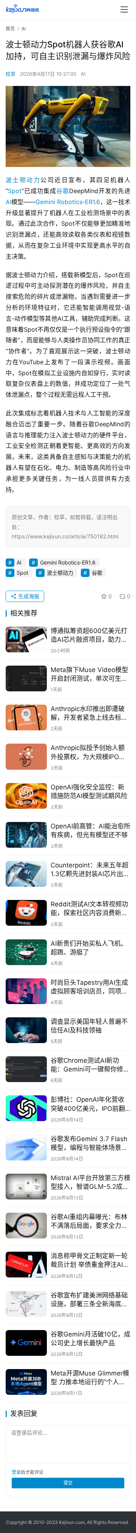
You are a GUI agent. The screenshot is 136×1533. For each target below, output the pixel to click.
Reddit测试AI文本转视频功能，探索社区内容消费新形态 (89, 908)
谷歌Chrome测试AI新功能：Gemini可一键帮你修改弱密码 (90, 1065)
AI (83, 74)
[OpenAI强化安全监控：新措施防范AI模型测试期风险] (26, 796)
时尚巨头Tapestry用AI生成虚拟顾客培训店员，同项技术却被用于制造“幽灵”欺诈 (89, 987)
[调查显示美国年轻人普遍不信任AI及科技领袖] (26, 1030)
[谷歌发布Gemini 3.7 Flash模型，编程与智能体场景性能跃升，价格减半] (26, 1147)
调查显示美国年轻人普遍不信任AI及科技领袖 (89, 1026)
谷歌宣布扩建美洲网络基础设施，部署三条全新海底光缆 (89, 1299)
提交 (68, 1483)
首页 (10, 28)
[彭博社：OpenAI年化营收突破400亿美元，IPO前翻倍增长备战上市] (26, 1108)
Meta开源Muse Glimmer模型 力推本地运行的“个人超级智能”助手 (90, 1377)
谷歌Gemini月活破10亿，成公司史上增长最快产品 (90, 1338)
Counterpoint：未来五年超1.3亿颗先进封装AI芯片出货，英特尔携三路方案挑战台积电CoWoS (89, 869)
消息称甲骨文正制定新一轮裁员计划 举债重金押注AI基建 (90, 1260)
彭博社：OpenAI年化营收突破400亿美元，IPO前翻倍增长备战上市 (88, 1104)
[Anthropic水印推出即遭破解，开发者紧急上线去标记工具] (26, 717)
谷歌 (62, 191)
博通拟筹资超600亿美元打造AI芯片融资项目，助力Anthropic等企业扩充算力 (89, 635)
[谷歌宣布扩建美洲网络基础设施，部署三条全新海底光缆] (26, 1304)
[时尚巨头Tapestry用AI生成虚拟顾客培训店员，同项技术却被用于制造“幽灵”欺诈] (26, 991)
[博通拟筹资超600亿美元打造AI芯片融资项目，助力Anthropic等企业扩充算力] (26, 639)
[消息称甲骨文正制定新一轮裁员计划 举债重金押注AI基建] (26, 1264)
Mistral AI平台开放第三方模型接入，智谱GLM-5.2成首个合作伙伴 (90, 1182)
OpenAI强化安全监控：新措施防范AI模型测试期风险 (89, 791)
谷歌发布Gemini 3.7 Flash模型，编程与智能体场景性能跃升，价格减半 (89, 1143)
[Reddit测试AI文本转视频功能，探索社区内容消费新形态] (26, 913)
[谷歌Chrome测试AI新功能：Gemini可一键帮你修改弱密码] (26, 1069)
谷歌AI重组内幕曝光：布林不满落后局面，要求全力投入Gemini (89, 1221)
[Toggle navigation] (124, 9)
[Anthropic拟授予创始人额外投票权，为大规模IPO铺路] (26, 756)
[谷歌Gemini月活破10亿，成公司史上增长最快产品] (26, 1343)
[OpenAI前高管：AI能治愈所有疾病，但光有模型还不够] (26, 835)
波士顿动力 (23, 180)
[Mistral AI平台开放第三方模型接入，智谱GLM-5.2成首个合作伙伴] (26, 1186)
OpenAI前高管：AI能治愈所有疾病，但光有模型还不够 (90, 830)
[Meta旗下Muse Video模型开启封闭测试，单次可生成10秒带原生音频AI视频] (26, 678)
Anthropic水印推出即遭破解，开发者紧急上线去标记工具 (89, 713)
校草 (10, 74)
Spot (15, 191)
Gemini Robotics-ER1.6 (68, 202)
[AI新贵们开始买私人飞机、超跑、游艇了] (26, 952)
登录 (16, 1472)
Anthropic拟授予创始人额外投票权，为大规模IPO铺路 (88, 752)
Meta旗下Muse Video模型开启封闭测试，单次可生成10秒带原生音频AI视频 (89, 674)
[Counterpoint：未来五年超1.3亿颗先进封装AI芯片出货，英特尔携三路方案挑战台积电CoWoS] (26, 874)
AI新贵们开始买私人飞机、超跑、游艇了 (89, 948)
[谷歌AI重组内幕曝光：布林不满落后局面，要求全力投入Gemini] (26, 1225)
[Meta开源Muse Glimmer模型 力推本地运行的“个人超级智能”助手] (26, 1382)
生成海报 (28, 596)
